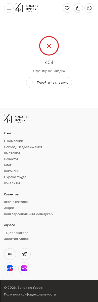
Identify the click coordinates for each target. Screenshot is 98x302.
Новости (11, 159)
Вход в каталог (16, 202)
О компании (13, 141)
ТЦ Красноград (16, 233)
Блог (8, 165)
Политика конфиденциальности (30, 294)
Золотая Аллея (16, 239)
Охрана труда (15, 177)
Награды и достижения (23, 147)
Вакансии (11, 171)
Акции (9, 208)
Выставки (12, 153)
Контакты (12, 183)
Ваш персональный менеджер (28, 214)
